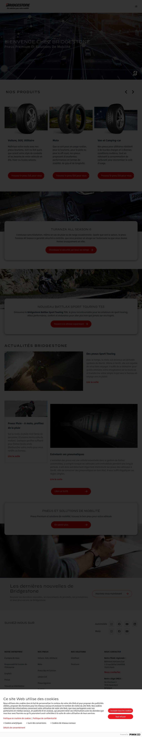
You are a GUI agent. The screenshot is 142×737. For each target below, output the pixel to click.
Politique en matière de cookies (17, 718)
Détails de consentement (14, 728)
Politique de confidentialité (45, 718)
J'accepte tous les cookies (121, 710)
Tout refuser (120, 716)
